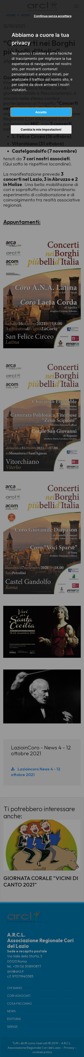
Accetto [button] (41, 112)
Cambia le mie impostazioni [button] (41, 129)
